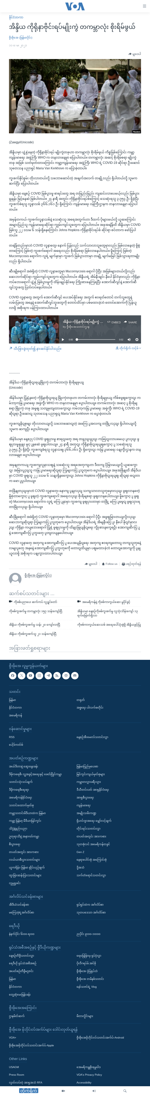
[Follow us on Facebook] (12, 675)
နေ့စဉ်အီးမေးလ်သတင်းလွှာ (92, 736)
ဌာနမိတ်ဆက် (17, 1016)
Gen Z (80, 851)
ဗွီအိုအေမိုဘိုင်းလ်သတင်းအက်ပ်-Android (100, 1037)
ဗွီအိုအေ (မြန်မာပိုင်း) (20, 37)
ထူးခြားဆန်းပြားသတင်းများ (25, 875)
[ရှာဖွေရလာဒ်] (125, 1091)
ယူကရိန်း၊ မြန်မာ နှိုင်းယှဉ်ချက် (27, 867)
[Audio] (94, 1091)
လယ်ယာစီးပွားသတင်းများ (24, 859)
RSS (11, 736)
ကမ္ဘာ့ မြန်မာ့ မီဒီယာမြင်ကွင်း (25, 820)
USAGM (14, 1066)
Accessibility (84, 1082)
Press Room (16, 1074)
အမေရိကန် (15, 715)
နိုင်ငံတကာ (16, 17)
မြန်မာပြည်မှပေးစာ (87, 766)
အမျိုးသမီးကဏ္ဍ (86, 812)
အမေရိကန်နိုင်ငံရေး (20, 797)
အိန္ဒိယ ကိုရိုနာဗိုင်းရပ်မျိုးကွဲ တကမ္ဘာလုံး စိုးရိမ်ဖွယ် (96, 321)
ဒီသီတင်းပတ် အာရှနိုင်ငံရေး (93, 789)
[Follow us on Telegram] (48, 675)
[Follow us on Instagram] (39, 675)
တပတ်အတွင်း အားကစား (24, 851)
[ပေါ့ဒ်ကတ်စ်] (66, 675)
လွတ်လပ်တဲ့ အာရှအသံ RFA (25, 1082)
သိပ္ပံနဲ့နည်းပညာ (18, 828)
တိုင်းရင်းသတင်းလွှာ (88, 828)
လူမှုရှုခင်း (15, 883)
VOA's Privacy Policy (89, 1074)
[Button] (135, 54)
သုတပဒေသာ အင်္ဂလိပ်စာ (91, 912)
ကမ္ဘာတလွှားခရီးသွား (89, 781)
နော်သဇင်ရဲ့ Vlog (87, 986)
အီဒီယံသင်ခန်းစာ (19, 904)
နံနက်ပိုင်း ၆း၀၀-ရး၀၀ (21, 933)
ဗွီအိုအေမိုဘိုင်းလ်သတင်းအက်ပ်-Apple (31, 1045)
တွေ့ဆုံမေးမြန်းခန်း (20, 994)
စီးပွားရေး (14, 844)
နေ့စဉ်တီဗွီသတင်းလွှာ (21, 955)
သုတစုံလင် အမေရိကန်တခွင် (93, 844)
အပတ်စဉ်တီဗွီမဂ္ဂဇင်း (21, 971)
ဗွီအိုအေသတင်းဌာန (78, 326)
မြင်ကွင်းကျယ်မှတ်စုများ (91, 774)
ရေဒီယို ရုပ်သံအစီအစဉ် (22, 963)
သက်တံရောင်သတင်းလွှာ (91, 875)
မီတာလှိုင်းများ (85, 1016)
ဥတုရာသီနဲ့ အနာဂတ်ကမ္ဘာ (24, 836)
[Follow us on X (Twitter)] (21, 675)
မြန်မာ (12, 699)
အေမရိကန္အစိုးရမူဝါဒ (89, 1066)
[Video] (63, 1091)
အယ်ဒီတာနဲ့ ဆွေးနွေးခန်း (23, 766)
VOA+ (12, 1037)
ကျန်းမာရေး (84, 805)
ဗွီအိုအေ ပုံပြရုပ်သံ (87, 971)
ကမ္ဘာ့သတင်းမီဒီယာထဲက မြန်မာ (27, 812)
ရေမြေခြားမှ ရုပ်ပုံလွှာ (89, 955)
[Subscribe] (75, 675)
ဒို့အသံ (80, 867)
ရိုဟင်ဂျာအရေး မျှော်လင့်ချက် (94, 820)
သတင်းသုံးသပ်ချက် (21, 781)
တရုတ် (81, 699)
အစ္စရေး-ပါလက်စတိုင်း (90, 707)
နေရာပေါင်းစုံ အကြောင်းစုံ (92, 859)
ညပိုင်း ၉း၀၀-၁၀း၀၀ (88, 933)
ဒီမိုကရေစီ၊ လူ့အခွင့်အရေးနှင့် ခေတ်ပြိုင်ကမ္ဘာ (35, 774)
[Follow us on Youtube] (30, 675)
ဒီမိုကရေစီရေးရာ (19, 789)
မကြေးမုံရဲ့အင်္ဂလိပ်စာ (21, 912)
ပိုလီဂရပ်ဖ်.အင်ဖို (86, 963)
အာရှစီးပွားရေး (85, 797)
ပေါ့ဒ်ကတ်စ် (16, 744)
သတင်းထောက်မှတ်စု (21, 805)
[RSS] (57, 675)
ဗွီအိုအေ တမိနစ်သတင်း (90, 978)
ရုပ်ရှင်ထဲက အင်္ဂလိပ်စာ (90, 904)
